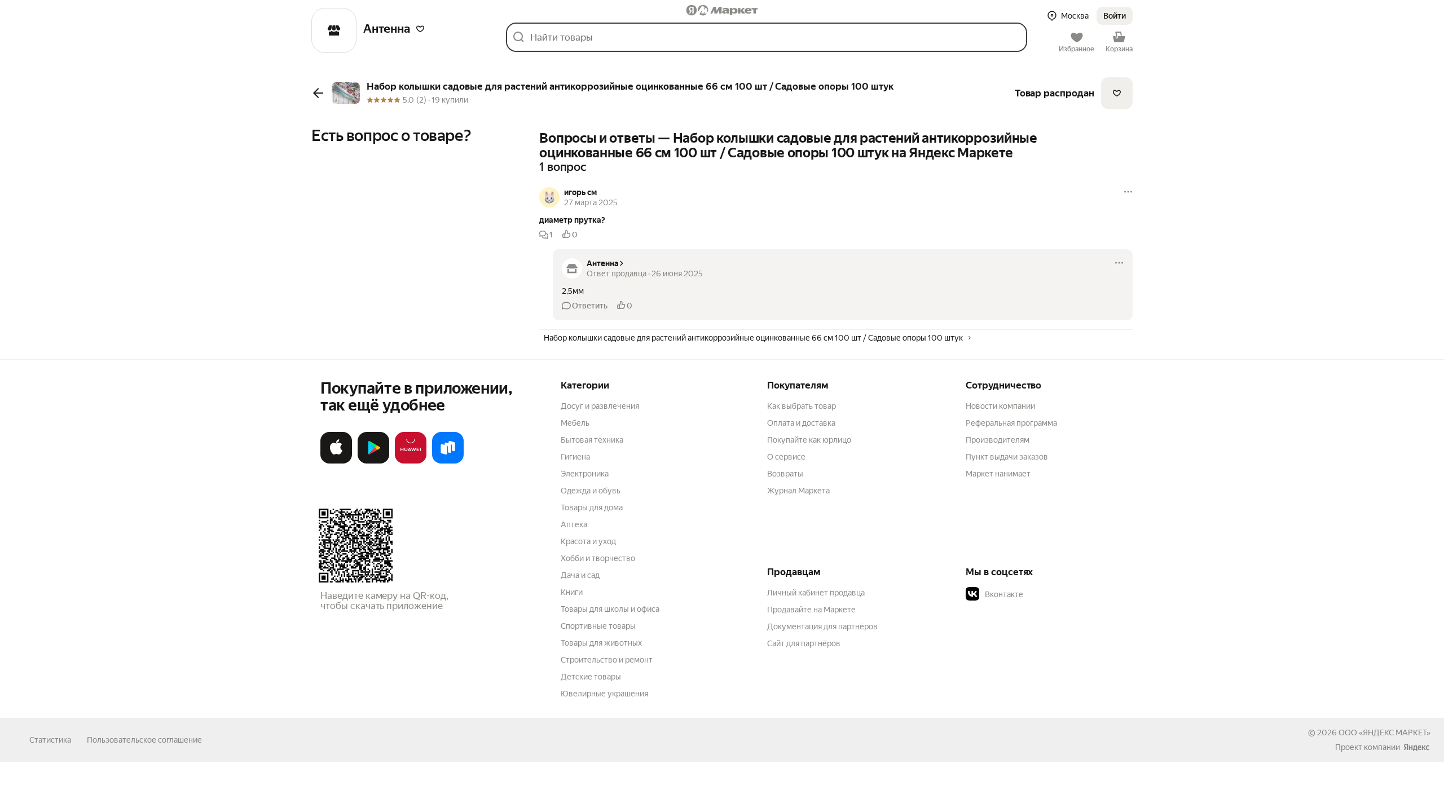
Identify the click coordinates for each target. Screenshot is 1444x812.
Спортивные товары (598, 625)
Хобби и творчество (598, 558)
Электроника (585, 473)
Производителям (997, 439)
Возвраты (785, 473)
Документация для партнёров (822, 626)
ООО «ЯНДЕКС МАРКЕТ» (1384, 732)
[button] (420, 28)
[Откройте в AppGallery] (410, 461)
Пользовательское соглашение (144, 739)
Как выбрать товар (801, 406)
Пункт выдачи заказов (1007, 456)
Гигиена (575, 456)
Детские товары (591, 676)
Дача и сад (580, 575)
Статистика (50, 739)
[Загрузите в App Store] (336, 461)
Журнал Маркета (798, 490)
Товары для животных (601, 642)
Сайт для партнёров (803, 643)
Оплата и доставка (801, 422)
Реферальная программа (1011, 422)
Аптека (574, 524)
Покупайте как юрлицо (809, 439)
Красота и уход (588, 541)
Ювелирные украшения (604, 693)
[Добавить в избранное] (1117, 93)
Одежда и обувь (590, 490)
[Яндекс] (1416, 747)
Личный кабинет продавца (816, 592)
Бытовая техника (592, 439)
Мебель (575, 422)
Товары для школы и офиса (610, 609)
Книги (572, 592)
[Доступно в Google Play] (373, 461)
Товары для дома (592, 507)
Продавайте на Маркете (811, 609)
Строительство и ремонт (607, 659)
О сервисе (786, 456)
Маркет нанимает (998, 473)
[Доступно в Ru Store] (448, 461)
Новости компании (1000, 406)
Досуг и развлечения (600, 406)
